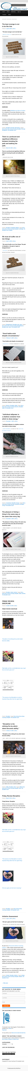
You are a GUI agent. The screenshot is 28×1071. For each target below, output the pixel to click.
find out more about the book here (18, 1032)
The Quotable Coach (12, 130)
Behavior (8, 405)
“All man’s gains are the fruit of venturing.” (11, 888)
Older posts (5, 983)
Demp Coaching (11, 976)
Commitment (8, 503)
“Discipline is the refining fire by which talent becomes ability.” (10, 726)
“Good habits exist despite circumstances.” (11, 334)
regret (21, 324)
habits (3, 408)
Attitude (7, 975)
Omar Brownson (7, 428)
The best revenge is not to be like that (10, 25)
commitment (17, 504)
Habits (16, 405)
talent (14, 787)
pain (18, 324)
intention (15, 592)
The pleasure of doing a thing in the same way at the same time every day (11, 514)
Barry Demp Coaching (12, 129)
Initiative (16, 975)
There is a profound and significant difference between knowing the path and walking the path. (11, 141)
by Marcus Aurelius (17, 110)
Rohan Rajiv (6, 343)
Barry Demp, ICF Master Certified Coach (10, 1039)
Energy (17, 503)
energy (3, 505)
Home (3, 11)
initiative (20, 976)
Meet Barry (13, 11)
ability (21, 787)
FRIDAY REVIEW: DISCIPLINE (8, 602)
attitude (22, 975)
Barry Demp (4, 129)
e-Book (9, 1028)
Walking (17, 227)
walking (10, 230)
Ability (7, 787)
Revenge (12, 127)
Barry (14, 28)
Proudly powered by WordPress (14, 1068)
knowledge (21, 229)
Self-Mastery (4, 130)
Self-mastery (17, 127)
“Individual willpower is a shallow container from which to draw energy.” (11, 416)
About (8, 11)
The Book (4, 14)
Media (9, 14)
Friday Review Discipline (11, 796)
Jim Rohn (5, 250)
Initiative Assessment (10, 916)
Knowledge (12, 227)
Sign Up (19, 11)
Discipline (8, 127)
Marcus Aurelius (7, 34)
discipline (19, 129)
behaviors (17, 406)
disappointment (20, 325)
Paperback (4, 1030)
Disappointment (9, 324)
